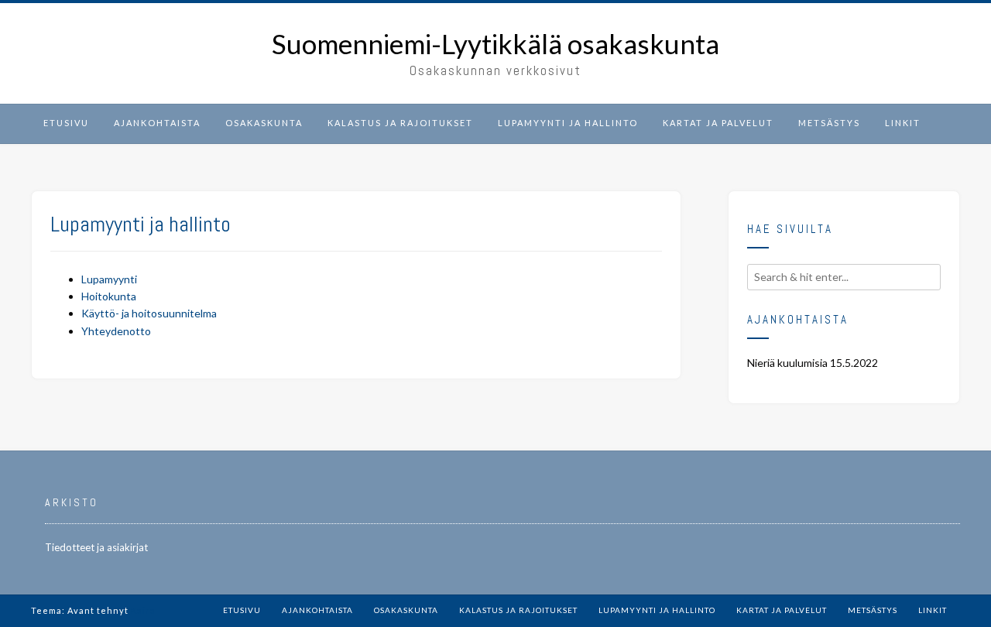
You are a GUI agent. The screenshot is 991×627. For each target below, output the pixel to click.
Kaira (143, 610)
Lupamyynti (109, 279)
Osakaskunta (264, 123)
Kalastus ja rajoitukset (400, 123)
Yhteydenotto (116, 330)
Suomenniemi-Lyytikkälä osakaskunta (495, 43)
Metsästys (829, 123)
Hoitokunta (108, 296)
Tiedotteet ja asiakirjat (96, 547)
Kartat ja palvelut (718, 123)
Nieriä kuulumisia (787, 362)
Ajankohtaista (157, 123)
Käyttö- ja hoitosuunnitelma (149, 313)
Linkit (903, 123)
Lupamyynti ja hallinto (568, 123)
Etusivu (66, 123)
